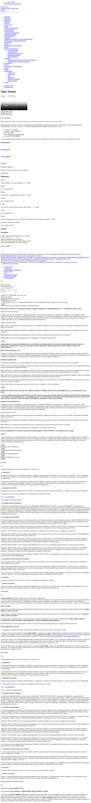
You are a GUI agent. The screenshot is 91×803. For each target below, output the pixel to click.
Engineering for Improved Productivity (15, 40)
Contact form (4, 173)
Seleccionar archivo (6, 297)
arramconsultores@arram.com (12, 4)
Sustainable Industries (10, 34)
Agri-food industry (9, 29)
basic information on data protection (45, 302)
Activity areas (8, 24)
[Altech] (3, 10)
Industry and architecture (11, 28)
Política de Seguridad (10, 276)
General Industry (9, 31)
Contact (6, 82)
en (4, 7)
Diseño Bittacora (9, 278)
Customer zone (14, 8)
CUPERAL (3, 163)
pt (6, 7)
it (7, 7)
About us (6, 23)
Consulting (7, 37)
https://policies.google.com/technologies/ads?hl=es (65, 636)
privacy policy (64, 302)
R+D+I (6, 44)
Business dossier (12, 81)
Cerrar (3, 341)
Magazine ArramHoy (14, 79)
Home (3, 96)
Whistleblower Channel (11, 275)
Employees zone (5, 8)
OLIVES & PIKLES (6, 156)
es (1, 7)
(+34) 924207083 (9, 497)
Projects (6, 68)
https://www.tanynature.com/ (16, 134)
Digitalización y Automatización (13, 45)
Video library (11, 77)
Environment (8, 42)
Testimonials (11, 74)
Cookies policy (8, 267)
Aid (5, 273)
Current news (11, 73)
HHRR (6, 69)
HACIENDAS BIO (5, 149)
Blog (9, 76)
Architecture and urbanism (11, 32)
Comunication (8, 71)
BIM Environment (9, 36)
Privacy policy (8, 271)
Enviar (3, 304)
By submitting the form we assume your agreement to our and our (35, 302)
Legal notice (7, 268)
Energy (6, 26)
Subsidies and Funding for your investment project (18, 39)
